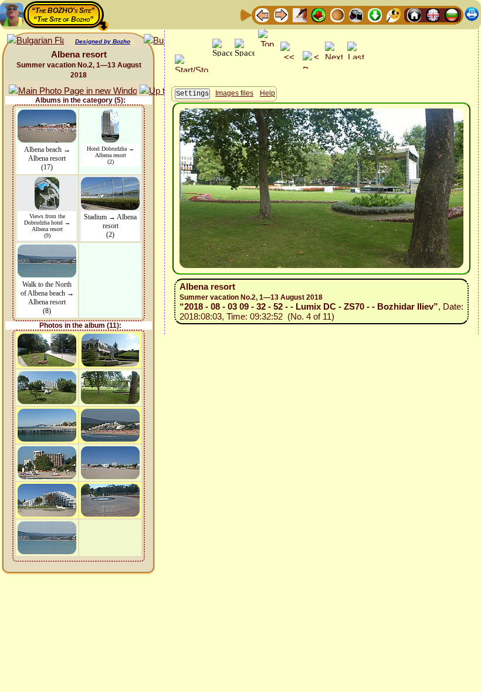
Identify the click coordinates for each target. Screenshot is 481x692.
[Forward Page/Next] (281, 14)
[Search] (394, 14)
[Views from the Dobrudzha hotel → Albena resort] (46, 182)
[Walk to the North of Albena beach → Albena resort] (46, 250)
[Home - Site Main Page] (414, 14)
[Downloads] (375, 14)
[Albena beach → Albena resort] (46, 115)
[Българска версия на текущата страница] (35, 40)
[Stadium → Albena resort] (110, 182)
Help (267, 93)
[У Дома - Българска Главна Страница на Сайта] (452, 14)
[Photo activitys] (356, 14)
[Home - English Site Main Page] (433, 14)
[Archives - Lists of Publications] (300, 14)
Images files (234, 93)
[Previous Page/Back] (262, 14)
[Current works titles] (337, 14)
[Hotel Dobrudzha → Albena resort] (110, 115)
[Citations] (318, 14)
